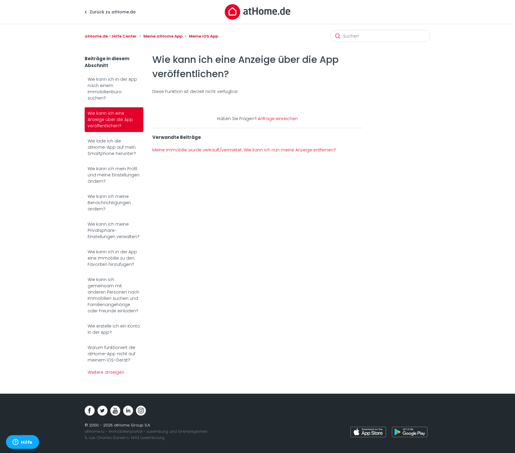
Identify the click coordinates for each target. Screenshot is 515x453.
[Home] (257, 12)
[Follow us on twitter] (102, 411)
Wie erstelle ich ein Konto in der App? (114, 329)
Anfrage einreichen (278, 119)
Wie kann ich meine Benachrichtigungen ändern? (109, 202)
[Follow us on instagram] (141, 411)
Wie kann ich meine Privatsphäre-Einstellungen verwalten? (113, 230)
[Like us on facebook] (90, 411)
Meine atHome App (162, 36)
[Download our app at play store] (409, 433)
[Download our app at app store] (368, 433)
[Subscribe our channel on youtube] (115, 411)
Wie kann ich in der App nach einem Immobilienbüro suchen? (112, 88)
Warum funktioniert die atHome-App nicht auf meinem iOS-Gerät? (111, 354)
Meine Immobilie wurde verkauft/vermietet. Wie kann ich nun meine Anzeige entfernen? (244, 150)
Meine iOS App (203, 36)
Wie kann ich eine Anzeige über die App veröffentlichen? (110, 119)
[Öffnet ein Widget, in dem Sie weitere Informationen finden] (22, 442)
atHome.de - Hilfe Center (111, 36)
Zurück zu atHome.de (112, 12)
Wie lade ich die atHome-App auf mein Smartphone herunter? (112, 147)
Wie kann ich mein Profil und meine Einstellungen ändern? (113, 175)
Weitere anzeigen (106, 372)
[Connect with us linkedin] (128, 411)
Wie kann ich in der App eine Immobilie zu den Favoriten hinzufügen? (112, 258)
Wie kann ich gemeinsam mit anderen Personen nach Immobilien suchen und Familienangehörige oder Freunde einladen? (113, 295)
